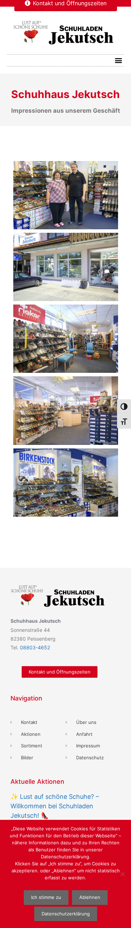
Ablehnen (89, 897)
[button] (118, 60)
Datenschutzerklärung (66, 913)
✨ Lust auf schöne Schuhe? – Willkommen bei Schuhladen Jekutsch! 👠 (54, 806)
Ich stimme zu (46, 897)
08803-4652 (35, 647)
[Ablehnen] (122, 874)
